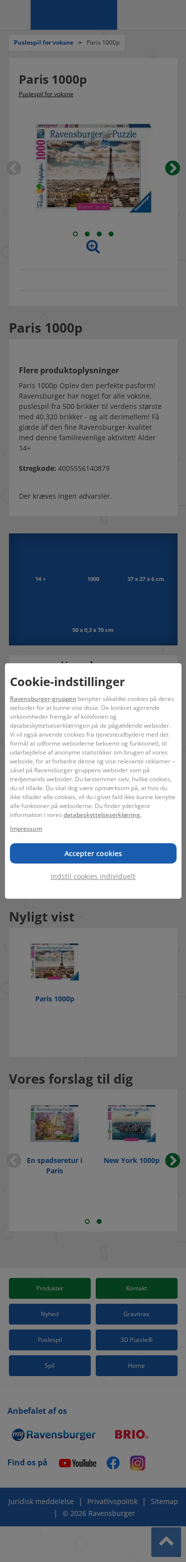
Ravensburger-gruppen (43, 698)
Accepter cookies (93, 853)
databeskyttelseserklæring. (102, 814)
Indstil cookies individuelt (93, 876)
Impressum (26, 828)
